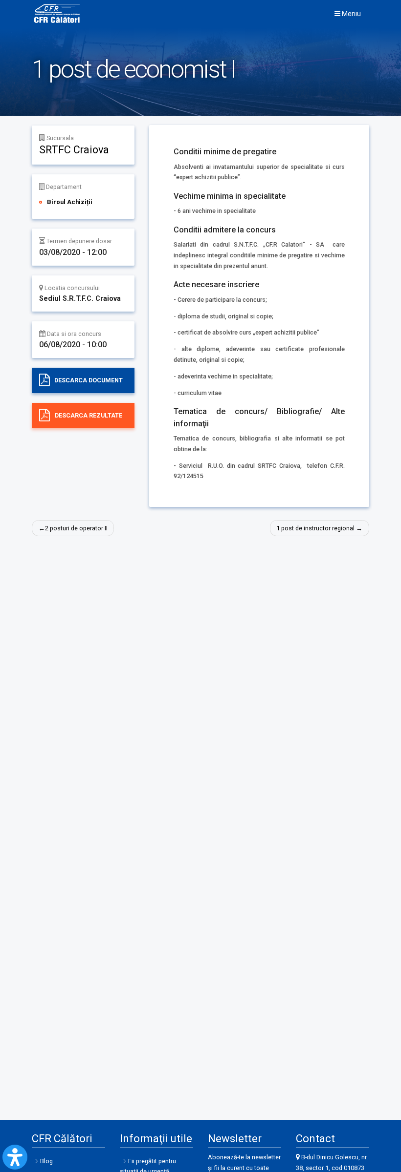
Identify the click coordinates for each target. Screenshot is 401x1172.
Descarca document (88, 380)
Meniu (350, 14)
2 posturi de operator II (76, 528)
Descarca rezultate (88, 415)
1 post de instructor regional (315, 528)
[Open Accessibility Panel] (14, 1157)
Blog (46, 1161)
